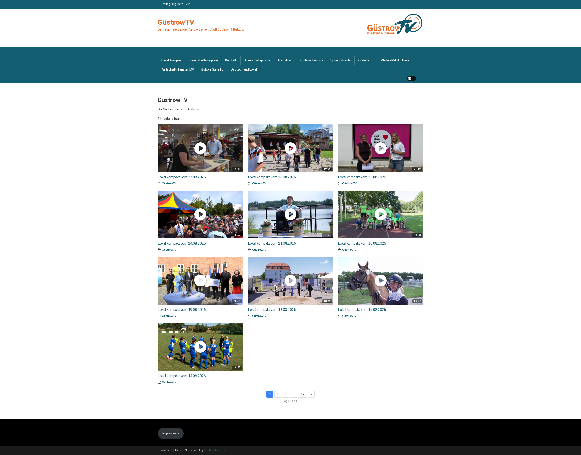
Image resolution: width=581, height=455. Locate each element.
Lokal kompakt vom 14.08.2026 (182, 376)
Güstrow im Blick (311, 60)
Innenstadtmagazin (204, 60)
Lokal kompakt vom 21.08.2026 (272, 243)
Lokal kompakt (171, 60)
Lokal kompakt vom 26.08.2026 (272, 177)
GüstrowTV (176, 22)
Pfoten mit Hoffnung (396, 60)
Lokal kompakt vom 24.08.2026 (182, 243)
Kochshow (285, 60)
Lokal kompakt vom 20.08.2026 (362, 243)
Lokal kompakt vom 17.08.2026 (362, 310)
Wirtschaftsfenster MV (177, 69)
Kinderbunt (366, 60)
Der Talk (231, 60)
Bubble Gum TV (212, 69)
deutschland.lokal (244, 69)
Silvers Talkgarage (257, 60)
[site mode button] (411, 78)
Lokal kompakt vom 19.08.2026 (182, 310)
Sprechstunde (340, 60)
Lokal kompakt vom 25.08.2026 (362, 177)
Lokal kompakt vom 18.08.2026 (272, 310)
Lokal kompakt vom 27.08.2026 (182, 177)
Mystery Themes (214, 450)
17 (302, 394)
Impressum (170, 433)
